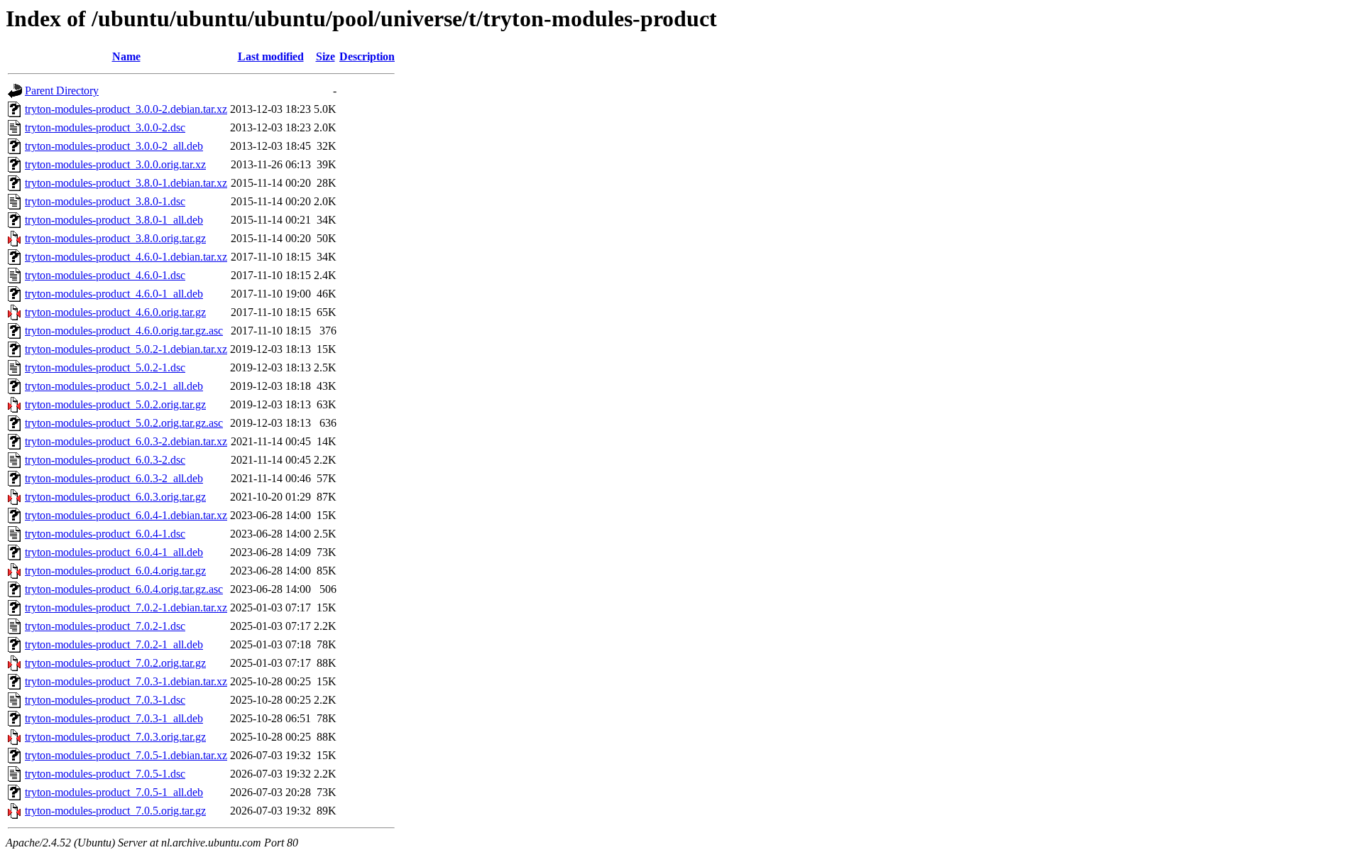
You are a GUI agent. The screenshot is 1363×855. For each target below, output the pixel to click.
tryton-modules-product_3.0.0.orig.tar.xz (115, 164)
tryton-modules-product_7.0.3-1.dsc (105, 700)
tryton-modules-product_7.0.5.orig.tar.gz (115, 811)
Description (367, 56)
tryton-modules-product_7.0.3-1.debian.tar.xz (126, 681)
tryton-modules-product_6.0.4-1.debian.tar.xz (126, 515)
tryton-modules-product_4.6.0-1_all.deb (114, 294)
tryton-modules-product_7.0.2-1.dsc (105, 626)
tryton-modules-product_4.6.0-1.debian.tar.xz (126, 257)
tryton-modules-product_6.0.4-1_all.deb (114, 552)
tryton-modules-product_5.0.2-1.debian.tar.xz (126, 349)
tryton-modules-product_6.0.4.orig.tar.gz (115, 571)
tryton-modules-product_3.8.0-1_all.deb (114, 220)
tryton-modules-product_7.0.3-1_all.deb (114, 718)
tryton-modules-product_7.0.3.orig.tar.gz (115, 737)
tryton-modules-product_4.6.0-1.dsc (105, 275)
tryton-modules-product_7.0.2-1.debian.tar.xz (126, 607)
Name (126, 56)
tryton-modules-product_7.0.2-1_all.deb (114, 644)
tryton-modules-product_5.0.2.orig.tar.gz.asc (124, 423)
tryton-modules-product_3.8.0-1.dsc (105, 201)
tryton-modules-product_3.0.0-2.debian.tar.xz (126, 109)
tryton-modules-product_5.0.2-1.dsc (105, 367)
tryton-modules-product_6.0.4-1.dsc (105, 534)
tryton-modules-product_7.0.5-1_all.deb (114, 792)
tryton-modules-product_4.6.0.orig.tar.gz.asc (124, 331)
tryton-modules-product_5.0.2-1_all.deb (114, 386)
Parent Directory (62, 91)
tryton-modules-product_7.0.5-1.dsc (105, 774)
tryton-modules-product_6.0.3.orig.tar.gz (115, 497)
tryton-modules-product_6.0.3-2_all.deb (114, 478)
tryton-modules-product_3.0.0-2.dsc (105, 127)
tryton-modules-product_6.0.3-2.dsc (105, 460)
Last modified (271, 56)
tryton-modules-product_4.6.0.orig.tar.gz (115, 312)
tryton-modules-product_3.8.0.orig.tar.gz (115, 238)
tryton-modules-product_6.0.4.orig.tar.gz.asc (124, 589)
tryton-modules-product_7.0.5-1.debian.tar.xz (126, 755)
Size (325, 56)
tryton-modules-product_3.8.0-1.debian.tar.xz (126, 183)
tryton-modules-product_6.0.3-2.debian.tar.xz (126, 441)
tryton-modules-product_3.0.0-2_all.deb (114, 146)
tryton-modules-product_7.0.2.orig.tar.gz (115, 663)
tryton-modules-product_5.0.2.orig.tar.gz (115, 404)
